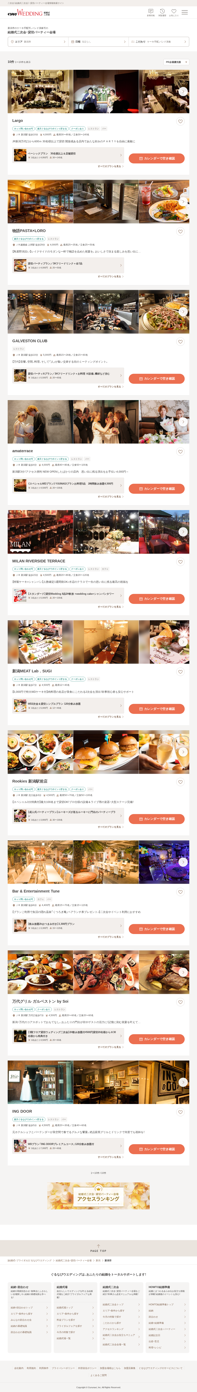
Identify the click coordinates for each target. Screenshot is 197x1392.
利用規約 (31, 1368)
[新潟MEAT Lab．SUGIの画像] (98, 642)
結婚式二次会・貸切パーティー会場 (74, 1260)
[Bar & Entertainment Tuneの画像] (98, 862)
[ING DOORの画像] (98, 1082)
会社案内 (18, 1368)
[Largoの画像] (98, 91)
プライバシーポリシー (63, 1368)
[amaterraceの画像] (98, 422)
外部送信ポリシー (87, 1368)
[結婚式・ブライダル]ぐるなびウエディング (30, 1260)
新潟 (98, 1260)
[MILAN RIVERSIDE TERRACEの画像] (98, 532)
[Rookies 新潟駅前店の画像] (98, 752)
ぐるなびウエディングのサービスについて (161, 1368)
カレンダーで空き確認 (159, 158)
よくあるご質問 (98, 1375)
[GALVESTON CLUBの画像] (98, 312)
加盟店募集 (129, 1368)
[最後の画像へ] (183, 91)
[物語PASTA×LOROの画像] (98, 201)
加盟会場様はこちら (110, 1368)
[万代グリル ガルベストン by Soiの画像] (98, 972)
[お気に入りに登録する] (180, 121)
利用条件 (43, 1368)
